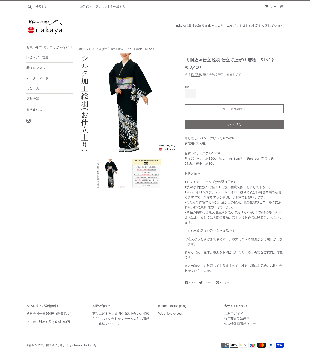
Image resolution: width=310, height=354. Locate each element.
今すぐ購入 (234, 124)
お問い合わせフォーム (117, 318)
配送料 (195, 74)
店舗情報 (32, 99)
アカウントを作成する (110, 6)
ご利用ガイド (233, 313)
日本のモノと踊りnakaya (58, 345)
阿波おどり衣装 (37, 57)
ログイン (85, 6)
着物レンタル (35, 68)
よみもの (32, 88)
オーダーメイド (37, 78)
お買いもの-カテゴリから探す (49, 47)
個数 (187, 86)
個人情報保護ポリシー (240, 323)
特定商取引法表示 (236, 318)
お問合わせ (34, 109)
